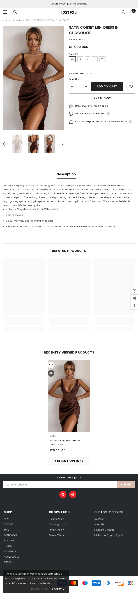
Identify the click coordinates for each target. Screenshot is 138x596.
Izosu (82, 39)
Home (4, 20)
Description (66, 174)
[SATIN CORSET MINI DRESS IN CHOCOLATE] (69, 396)
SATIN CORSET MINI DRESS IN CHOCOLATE (65, 442)
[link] (23, 323)
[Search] (15, 12)
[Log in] (123, 12)
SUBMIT (126, 484)
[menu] (5, 12)
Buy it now (102, 98)
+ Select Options (69, 461)
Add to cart (107, 86)
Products (16, 20)
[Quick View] (51, 373)
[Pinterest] (62, 494)
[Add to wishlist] (130, 86)
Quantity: (74, 79)
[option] (33, 78)
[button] (3, 144)
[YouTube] (72, 494)
